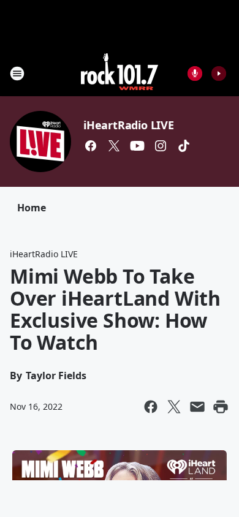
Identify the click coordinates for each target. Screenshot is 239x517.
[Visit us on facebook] (90, 145)
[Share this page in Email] (197, 406)
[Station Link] (119, 73)
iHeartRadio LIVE (128, 125)
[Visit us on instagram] (160, 145)
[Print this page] (220, 406)
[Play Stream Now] (218, 73)
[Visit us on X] (114, 145)
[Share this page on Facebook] (150, 406)
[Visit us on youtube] (137, 145)
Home (31, 207)
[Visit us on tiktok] (183, 145)
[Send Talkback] (195, 73)
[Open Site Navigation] (17, 73)
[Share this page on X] (174, 406)
